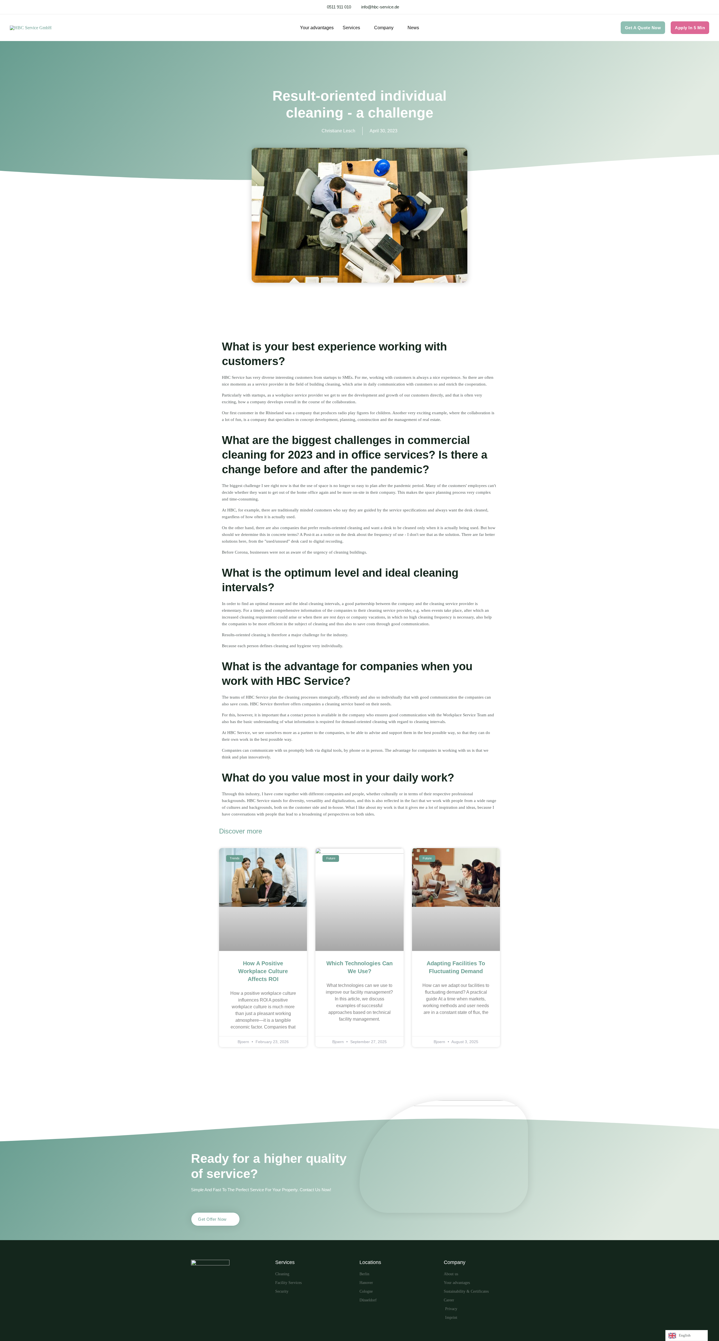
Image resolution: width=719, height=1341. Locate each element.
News (413, 27)
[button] (643, 27)
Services (285, 1262)
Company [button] (383, 27)
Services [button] (351, 27)
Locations (370, 1262)
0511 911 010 (339, 6)
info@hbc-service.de (380, 6)
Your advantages (317, 27)
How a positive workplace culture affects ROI (263, 971)
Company (454, 1262)
